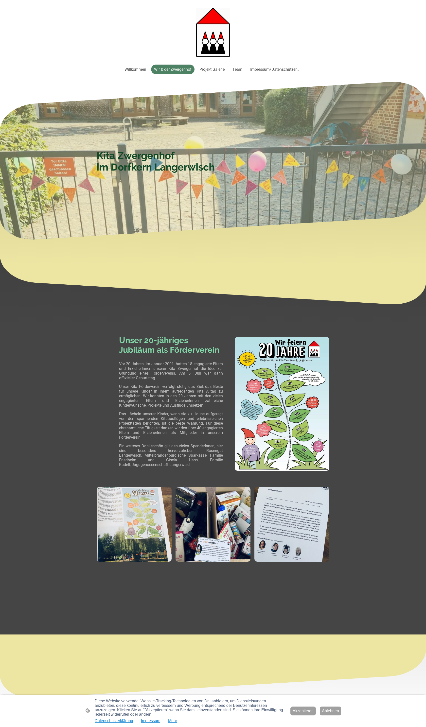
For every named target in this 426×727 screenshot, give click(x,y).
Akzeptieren (303, 711)
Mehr (172, 721)
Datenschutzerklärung (114, 721)
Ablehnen (330, 711)
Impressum (150, 721)
